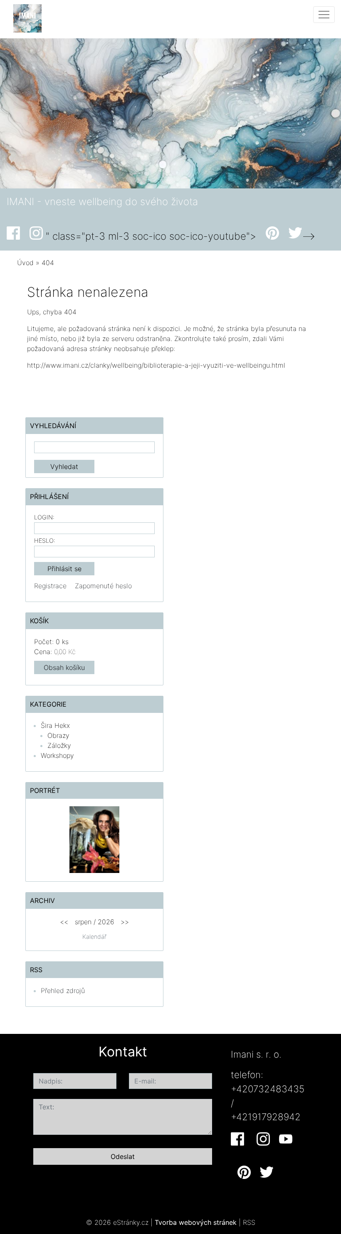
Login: (44, 517)
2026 (106, 922)
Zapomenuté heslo (103, 586)
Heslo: (44, 540)
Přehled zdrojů (63, 990)
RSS (249, 1222)
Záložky (59, 745)
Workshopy (57, 755)
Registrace (50, 586)
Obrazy (58, 735)
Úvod (25, 262)
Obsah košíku (64, 667)
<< (64, 922)
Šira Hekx (55, 725)
